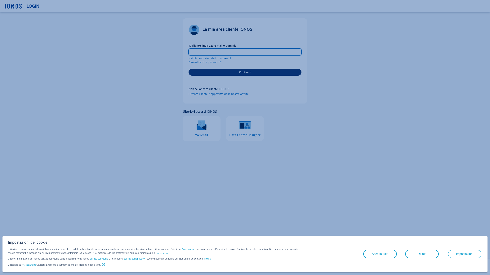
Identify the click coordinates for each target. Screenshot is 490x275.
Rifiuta (207, 258)
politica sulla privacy (134, 258)
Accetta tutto (188, 249)
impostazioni (163, 253)
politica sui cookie (99, 258)
